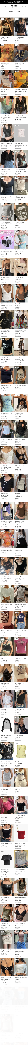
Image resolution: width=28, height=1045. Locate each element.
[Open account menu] (22, 6)
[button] (25, 15)
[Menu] (2, 6)
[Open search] (5, 6)
